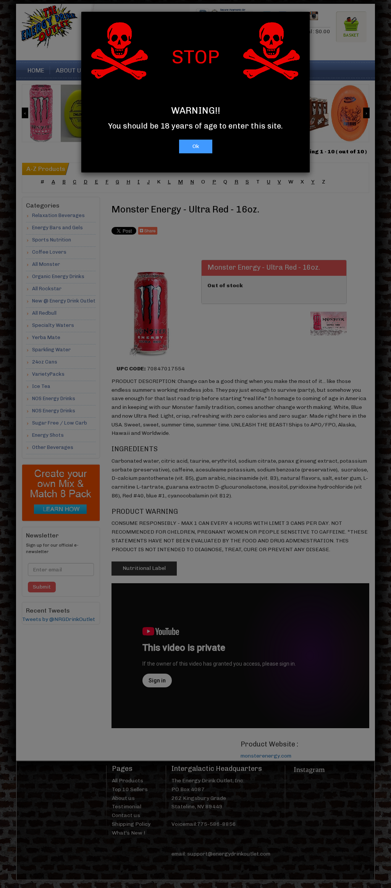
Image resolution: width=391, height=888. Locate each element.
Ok (195, 146)
